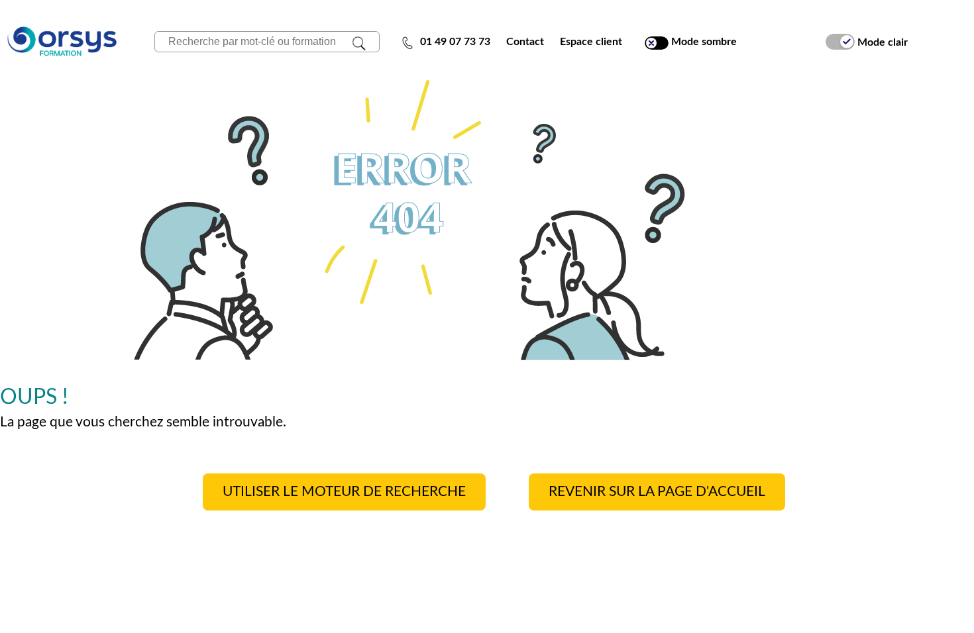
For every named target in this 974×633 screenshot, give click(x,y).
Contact (525, 41)
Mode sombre (703, 41)
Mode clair (881, 41)
